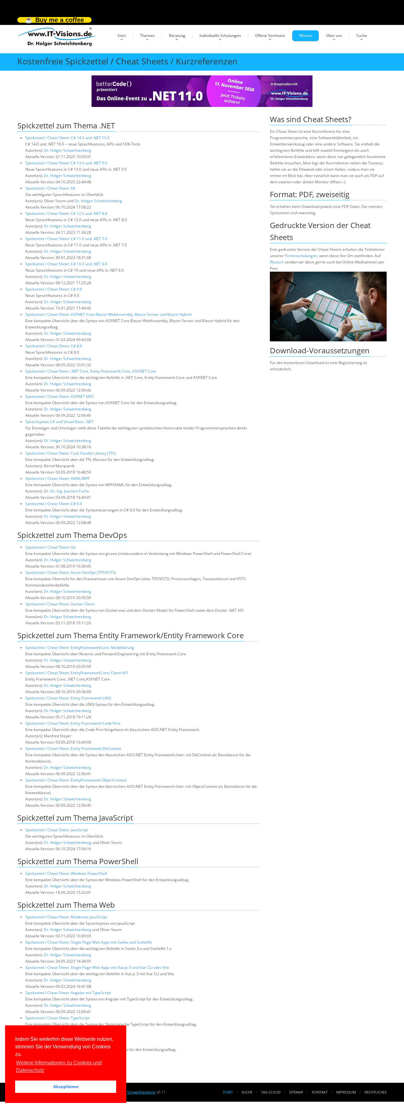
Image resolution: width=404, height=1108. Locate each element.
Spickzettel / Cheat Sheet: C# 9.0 (53, 289)
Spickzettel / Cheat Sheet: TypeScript (57, 1018)
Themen (147, 35)
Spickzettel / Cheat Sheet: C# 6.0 (53, 503)
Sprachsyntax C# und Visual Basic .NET (59, 421)
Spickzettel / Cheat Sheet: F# (50, 188)
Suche (361, 35)
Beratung (177, 35)
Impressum (346, 1092)
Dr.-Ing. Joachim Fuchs (69, 491)
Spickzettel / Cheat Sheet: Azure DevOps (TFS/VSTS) (70, 572)
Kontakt (320, 1092)
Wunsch (277, 262)
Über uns (334, 35)
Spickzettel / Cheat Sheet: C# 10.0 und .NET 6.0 (66, 264)
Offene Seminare (270, 35)
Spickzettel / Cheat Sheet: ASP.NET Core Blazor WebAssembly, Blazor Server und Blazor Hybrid (108, 314)
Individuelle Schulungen (220, 35)
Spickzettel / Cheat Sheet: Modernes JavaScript (66, 917)
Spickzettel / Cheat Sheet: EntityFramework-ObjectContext (76, 780)
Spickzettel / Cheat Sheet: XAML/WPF (57, 478)
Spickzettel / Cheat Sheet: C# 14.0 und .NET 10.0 (67, 137)
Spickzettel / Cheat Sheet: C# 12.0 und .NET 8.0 (66, 213)
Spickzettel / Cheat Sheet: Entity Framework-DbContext (73, 748)
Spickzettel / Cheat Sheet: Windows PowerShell (66, 873)
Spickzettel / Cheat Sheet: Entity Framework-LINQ (68, 698)
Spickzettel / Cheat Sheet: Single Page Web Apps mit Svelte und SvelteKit (88, 942)
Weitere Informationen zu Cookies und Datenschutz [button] (59, 1066)
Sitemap (296, 1092)
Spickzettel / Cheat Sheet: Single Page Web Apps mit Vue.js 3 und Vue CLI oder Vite (97, 967)
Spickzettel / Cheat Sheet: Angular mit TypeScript (68, 992)
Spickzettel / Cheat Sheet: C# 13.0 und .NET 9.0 (66, 163)
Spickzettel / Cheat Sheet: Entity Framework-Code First (72, 723)
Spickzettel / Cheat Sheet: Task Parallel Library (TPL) (70, 453)
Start (121, 35)
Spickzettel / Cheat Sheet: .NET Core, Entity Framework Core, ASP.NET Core (90, 371)
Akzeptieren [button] (66, 1086)
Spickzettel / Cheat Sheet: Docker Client (59, 604)
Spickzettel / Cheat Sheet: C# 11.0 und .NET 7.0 (66, 238)
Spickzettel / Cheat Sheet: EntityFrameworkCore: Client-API (76, 672)
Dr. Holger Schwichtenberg (67, 150)
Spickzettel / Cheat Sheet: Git (50, 547)
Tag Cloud (271, 1092)
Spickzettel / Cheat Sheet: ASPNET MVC (59, 396)
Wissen (305, 35)
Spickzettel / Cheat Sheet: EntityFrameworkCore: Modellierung (79, 647)
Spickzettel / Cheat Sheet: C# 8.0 (53, 346)
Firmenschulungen (301, 255)
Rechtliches (376, 1092)
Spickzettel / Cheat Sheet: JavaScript (56, 830)
